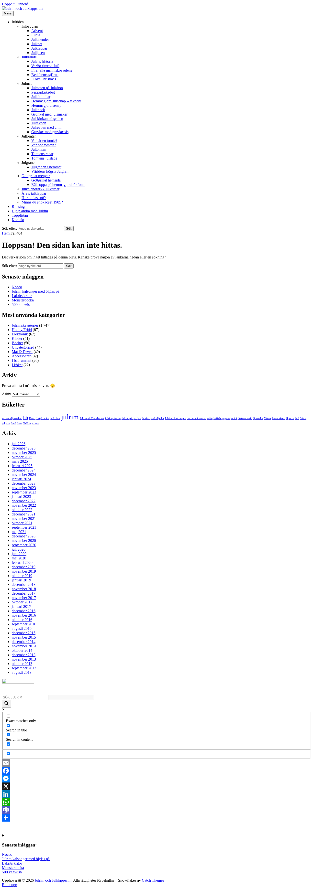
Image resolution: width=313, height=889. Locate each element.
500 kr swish (22, 304)
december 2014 (23, 642)
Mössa (267, 418)
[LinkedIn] (156, 794)
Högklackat (42, 418)
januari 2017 (21, 606)
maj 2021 (19, 532)
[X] (156, 786)
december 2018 (23, 584)
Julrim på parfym (131, 418)
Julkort (36, 44)
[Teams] (156, 810)
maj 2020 (19, 558)
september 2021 (24, 527)
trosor (35, 423)
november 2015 (24, 637)
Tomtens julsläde (44, 158)
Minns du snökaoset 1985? (42, 202)
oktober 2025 (22, 457)
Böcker (17, 343)
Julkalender (40, 39)
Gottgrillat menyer (36, 176)
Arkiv (6, 394)
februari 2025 (22, 466)
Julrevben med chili (46, 127)
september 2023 (24, 492)
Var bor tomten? (43, 145)
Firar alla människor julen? (51, 70)
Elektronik (20, 334)
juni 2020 (19, 554)
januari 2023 (21, 496)
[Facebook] (156, 771)
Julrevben (38, 123)
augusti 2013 (22, 672)
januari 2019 (21, 580)
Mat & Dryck (22, 352)
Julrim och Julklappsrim (53, 880)
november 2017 (24, 598)
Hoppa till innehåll (16, 4)
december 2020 (23, 536)
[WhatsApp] (156, 802)
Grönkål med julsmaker (49, 114)
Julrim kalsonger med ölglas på (35, 291)
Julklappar (39, 48)
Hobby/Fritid (22, 330)
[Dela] (156, 818)
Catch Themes (153, 880)
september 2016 (24, 624)
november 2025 (24, 452)
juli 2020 (18, 549)
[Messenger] (156, 778)
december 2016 (23, 611)
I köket (17, 365)
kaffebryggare (221, 418)
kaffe (209, 418)
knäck (234, 418)
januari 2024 (21, 479)
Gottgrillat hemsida (46, 180)
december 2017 (23, 593)
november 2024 (24, 474)
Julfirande (29, 57)
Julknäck (38, 110)
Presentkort (278, 418)
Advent (37, 31)
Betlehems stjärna (44, 75)
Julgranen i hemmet (46, 167)
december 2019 (23, 567)
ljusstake (258, 418)
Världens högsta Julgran (49, 171)
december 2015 (23, 633)
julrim (70, 417)
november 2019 (24, 571)
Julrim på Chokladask (92, 418)
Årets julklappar (34, 193)
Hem (6, 233)
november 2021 (24, 518)
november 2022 (24, 505)
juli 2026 (18, 444)
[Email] (156, 763)
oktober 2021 (22, 523)
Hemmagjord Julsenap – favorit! (56, 101)
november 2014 (24, 646)
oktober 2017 (22, 602)
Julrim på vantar (196, 418)
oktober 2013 (22, 664)
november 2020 (24, 540)
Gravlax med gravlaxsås (49, 132)
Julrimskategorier (25, 325)
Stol (297, 418)
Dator (32, 418)
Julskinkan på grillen (47, 119)
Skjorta (290, 418)
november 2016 (24, 615)
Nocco (17, 287)
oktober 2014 (22, 650)
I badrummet (21, 360)
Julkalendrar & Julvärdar (40, 189)
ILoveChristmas (43, 79)
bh (25, 417)
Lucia (35, 35)
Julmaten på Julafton (47, 88)
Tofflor (27, 423)
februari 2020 (22, 562)
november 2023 (24, 488)
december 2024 (23, 470)
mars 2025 (20, 461)
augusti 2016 (22, 628)
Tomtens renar (42, 154)
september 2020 (24, 545)
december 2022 (23, 501)
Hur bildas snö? (34, 198)
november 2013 (24, 659)
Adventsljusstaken (12, 418)
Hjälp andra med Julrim (30, 211)
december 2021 (23, 514)
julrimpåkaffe (113, 418)
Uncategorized (23, 347)
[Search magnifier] (6, 703)
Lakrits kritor (22, 296)
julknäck (55, 418)
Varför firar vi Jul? (45, 66)
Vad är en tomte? (44, 141)
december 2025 (23, 448)
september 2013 (24, 668)
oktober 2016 (22, 620)
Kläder (17, 338)
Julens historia (42, 61)
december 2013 (23, 655)
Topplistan (20, 215)
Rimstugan (20, 206)
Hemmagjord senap (46, 105)
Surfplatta (16, 423)
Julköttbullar (40, 97)
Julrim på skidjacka (153, 418)
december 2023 (23, 483)
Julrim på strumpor (175, 418)
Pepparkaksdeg (43, 92)
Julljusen (38, 53)
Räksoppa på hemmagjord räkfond (58, 184)
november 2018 (24, 589)
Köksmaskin (245, 418)
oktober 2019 (22, 576)
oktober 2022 (22, 510)
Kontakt (18, 220)
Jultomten (38, 149)
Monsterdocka (23, 300)
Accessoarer (21, 356)
